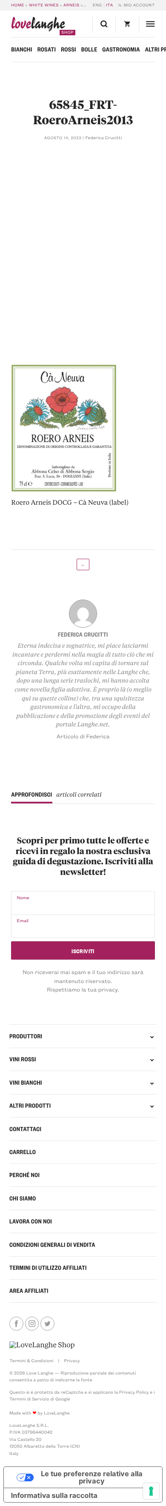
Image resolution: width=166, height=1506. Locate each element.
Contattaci (25, 1129)
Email (23, 920)
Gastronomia (121, 49)
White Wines (44, 5)
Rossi (68, 49)
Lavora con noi (30, 1221)
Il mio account (136, 5)
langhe (38, 26)
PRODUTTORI (25, 1036)
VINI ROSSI (22, 1059)
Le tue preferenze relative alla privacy (92, 1477)
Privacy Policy (134, 1392)
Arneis (71, 5)
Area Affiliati (29, 1291)
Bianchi (21, 49)
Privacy (72, 1360)
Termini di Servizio (29, 1399)
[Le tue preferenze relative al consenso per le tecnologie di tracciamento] (151, 1491)
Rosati (46, 49)
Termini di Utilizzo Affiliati (48, 1268)
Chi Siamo (22, 1198)
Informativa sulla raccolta (54, 1495)
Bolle (89, 49)
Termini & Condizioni (31, 1360)
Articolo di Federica (83, 736)
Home (17, 5)
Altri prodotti (30, 1105)
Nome (23, 897)
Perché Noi (24, 1175)
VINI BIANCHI (25, 1082)
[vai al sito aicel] (42, 1345)
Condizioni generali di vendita (52, 1245)
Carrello (22, 1152)
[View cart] (126, 24)
